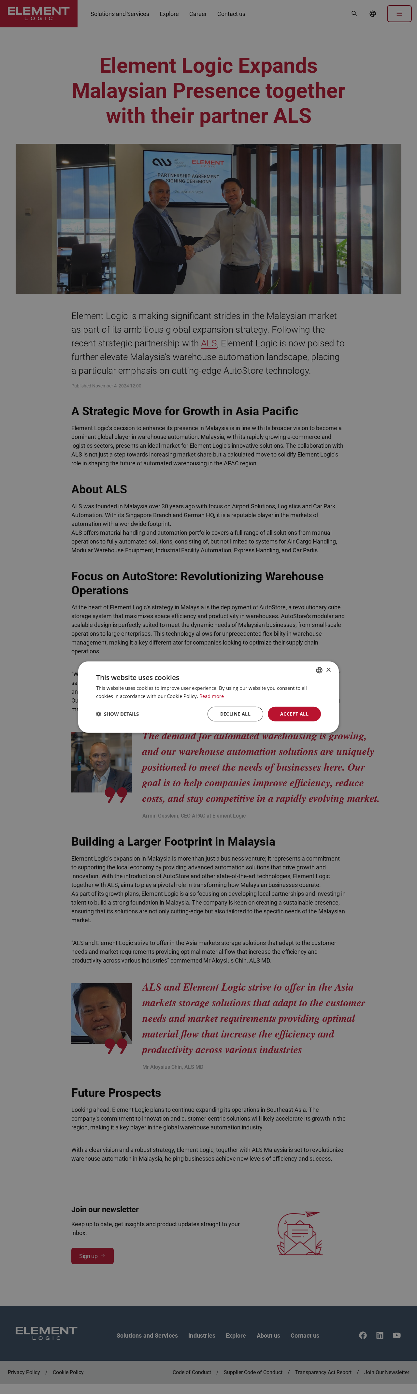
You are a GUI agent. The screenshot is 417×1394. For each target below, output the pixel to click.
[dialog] (208, 697)
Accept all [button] (294, 714)
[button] (117, 714)
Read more (211, 696)
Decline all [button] (235, 714)
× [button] (328, 669)
